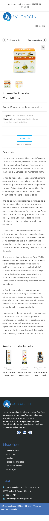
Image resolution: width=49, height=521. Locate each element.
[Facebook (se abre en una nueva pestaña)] (21, 7)
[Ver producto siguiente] (45, 40)
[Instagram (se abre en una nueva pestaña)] (25, 7)
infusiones (33, 119)
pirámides (23, 122)
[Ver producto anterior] (4, 40)
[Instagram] (30, 432)
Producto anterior (13, 40)
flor (12, 119)
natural (15, 122)
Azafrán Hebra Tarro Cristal (40, 374)
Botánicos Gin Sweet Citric (8, 374)
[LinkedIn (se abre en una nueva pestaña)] (28, 7)
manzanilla (6, 122)
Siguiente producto (35, 40)
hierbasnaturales (22, 119)
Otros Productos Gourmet (22, 115)
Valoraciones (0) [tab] (24, 144)
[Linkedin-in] (24, 432)
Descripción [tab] (24, 138)
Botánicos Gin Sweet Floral (24, 374)
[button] (43, 47)
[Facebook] (19, 432)
